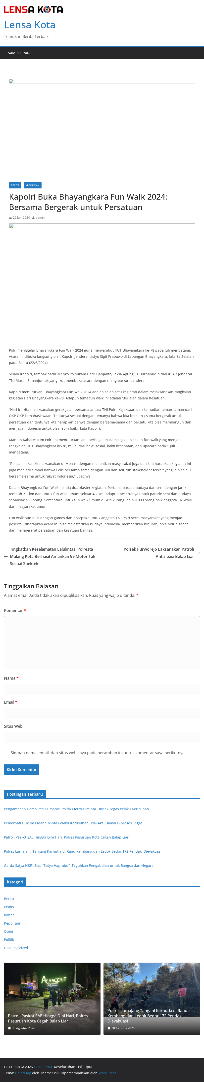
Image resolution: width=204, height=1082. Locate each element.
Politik (9, 939)
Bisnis (9, 906)
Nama (11, 678)
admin (40, 217)
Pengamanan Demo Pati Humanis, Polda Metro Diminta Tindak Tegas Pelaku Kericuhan (76, 809)
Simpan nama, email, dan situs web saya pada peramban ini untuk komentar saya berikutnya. (98, 752)
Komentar (15, 610)
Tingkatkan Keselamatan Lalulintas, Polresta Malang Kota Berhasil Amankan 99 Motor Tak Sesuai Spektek (52, 556)
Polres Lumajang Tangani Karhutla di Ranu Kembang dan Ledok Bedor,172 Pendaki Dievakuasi (82, 851)
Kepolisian (33, 185)
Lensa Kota (30, 24)
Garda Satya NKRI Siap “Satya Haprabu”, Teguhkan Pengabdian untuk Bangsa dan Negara (78, 865)
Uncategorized (16, 947)
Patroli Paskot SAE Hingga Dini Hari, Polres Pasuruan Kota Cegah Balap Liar (66, 837)
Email (10, 702)
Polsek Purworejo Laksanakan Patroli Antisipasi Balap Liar (159, 552)
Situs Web (13, 726)
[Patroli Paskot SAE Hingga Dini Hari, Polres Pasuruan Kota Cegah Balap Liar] (52, 999)
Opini (8, 931)
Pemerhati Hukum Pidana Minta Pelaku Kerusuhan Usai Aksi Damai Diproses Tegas (73, 823)
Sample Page (20, 53)
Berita (15, 185)
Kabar (9, 915)
